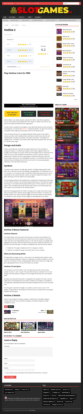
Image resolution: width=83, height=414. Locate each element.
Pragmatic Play (57, 404)
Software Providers (37, 20)
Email (5, 363)
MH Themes (32, 410)
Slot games (12, 17)
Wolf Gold (65, 86)
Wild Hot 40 (66, 36)
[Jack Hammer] (28, 326)
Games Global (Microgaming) (67, 395)
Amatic (46, 389)
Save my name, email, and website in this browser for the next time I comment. (26, 373)
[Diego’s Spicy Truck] (67, 117)
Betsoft (66, 389)
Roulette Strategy (50, 20)
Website (6, 368)
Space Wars (41, 332)
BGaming (46, 392)
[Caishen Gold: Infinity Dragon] (67, 135)
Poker (29, 17)
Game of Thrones (68, 57)
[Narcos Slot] (12, 326)
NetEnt (11, 306)
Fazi (54, 395)
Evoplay (46, 395)
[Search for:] (71, 3)
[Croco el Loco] (67, 188)
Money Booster (67, 29)
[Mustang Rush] (67, 170)
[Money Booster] (67, 152)
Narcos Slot (8, 332)
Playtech (46, 404)
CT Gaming (56, 392)
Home (4, 17)
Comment (6, 346)
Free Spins (5, 20)
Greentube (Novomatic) (50, 398)
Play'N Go (68, 401)
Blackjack (37, 17)
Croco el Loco (62, 192)
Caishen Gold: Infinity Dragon (69, 72)
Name (6, 358)
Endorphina (66, 392)
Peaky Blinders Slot (68, 79)
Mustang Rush (67, 50)
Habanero (64, 398)
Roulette (21, 17)
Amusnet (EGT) (56, 389)
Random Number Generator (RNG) (67, 20)
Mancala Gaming (49, 401)
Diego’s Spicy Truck (68, 43)
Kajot (72, 398)
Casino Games (25, 20)
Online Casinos (14, 20)
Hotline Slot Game (68, 93)
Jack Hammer (25, 332)
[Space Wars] (45, 326)
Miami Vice (25, 129)
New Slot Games (61, 105)
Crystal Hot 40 (67, 64)
